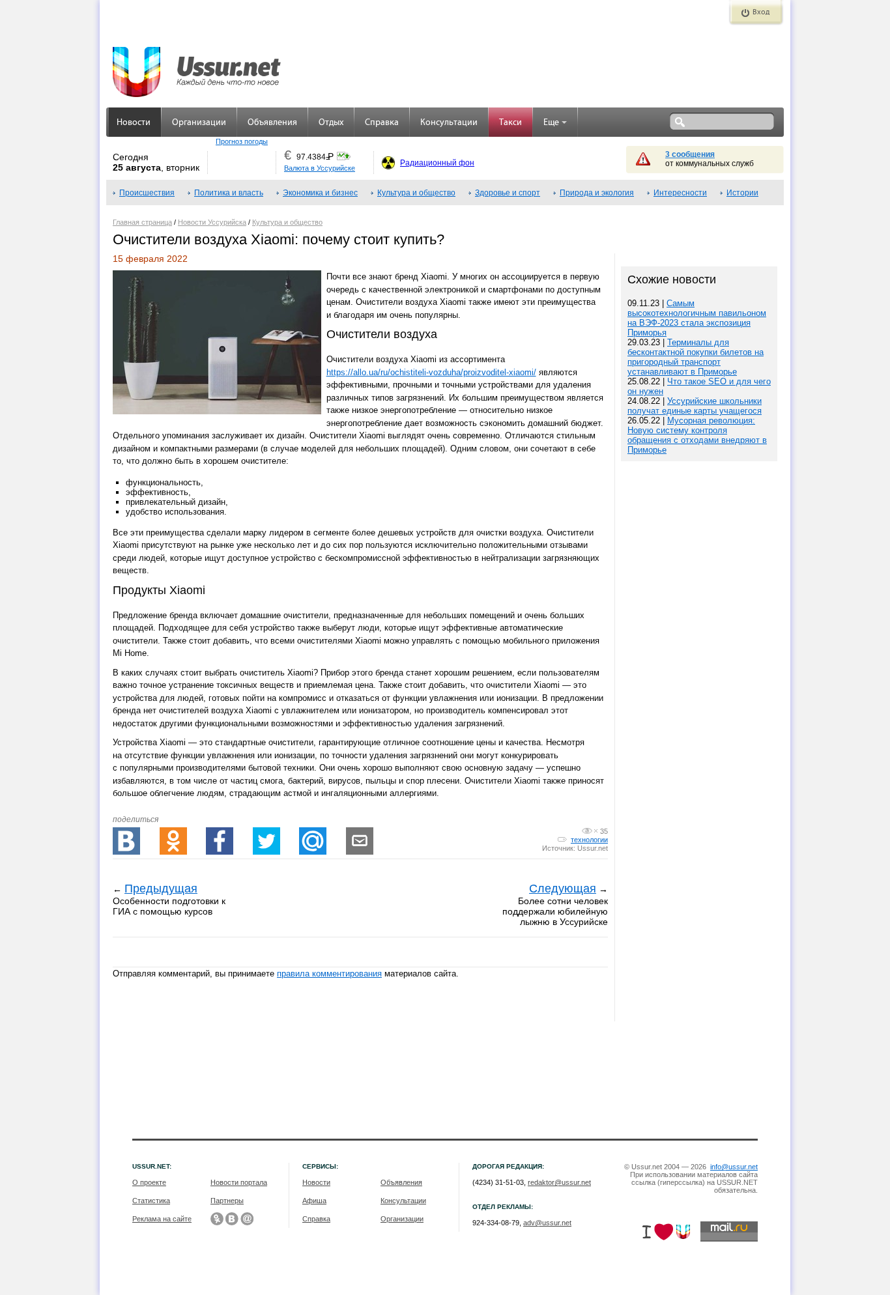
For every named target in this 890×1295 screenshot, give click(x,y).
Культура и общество (416, 192)
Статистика (151, 1200)
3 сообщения (690, 154)
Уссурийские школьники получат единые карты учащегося (694, 406)
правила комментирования (329, 973)
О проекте (149, 1182)
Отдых (331, 123)
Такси (510, 123)
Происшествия (147, 192)
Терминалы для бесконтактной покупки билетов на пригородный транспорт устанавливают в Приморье (695, 357)
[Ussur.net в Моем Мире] (246, 1218)
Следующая (562, 888)
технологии (589, 840)
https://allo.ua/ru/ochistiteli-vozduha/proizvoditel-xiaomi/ (431, 372)
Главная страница (142, 222)
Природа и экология (597, 192)
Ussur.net (592, 848)
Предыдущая (160, 888)
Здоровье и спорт (507, 192)
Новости (134, 123)
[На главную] (197, 65)
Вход (761, 12)
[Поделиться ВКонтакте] (126, 841)
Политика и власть (228, 192)
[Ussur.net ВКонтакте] (231, 1218)
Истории (742, 192)
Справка (382, 123)
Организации (199, 123)
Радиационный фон (437, 162)
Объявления (272, 123)
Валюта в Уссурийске (319, 168)
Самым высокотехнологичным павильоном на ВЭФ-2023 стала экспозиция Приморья (696, 317)
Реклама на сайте (162, 1219)
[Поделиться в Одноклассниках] (173, 841)
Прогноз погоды (242, 141)
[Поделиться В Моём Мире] (312, 841)
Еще (551, 123)
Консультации (449, 123)
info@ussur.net (734, 1167)
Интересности (680, 192)
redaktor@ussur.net (559, 1182)
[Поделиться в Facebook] (219, 841)
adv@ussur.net (547, 1223)
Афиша (314, 1200)
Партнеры (227, 1200)
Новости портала (238, 1182)
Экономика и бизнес (320, 192)
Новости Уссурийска (212, 222)
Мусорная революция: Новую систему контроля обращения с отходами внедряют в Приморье (697, 435)
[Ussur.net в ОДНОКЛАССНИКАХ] (216, 1218)
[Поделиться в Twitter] (266, 841)
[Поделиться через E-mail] (359, 841)
